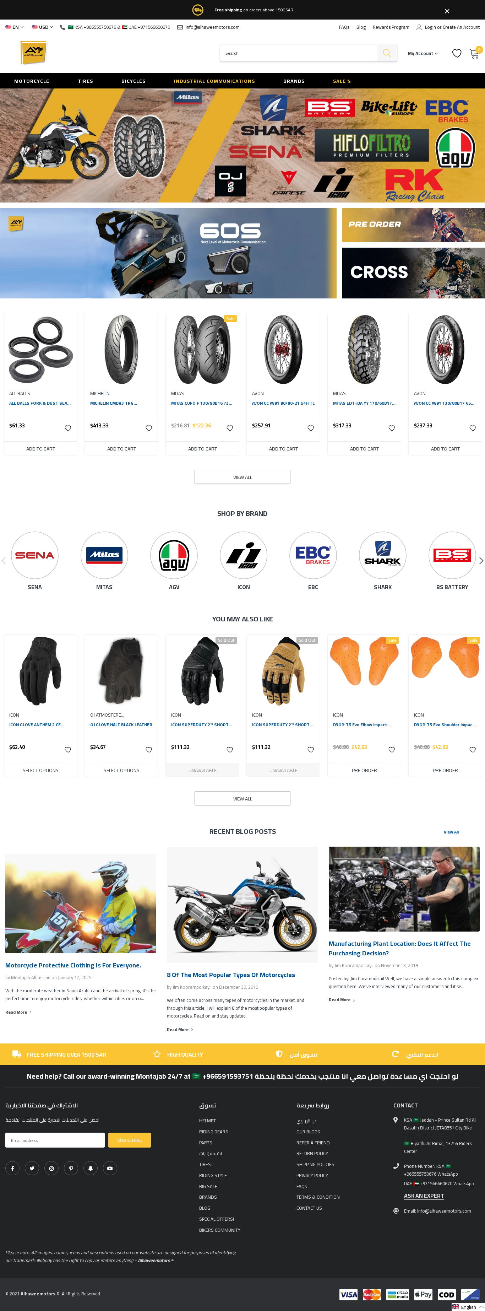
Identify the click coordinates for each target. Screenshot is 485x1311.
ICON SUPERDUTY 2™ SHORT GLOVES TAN (281, 725)
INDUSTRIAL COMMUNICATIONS (214, 81)
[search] (387, 53)
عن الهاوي (306, 1120)
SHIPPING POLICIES (315, 1164)
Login (430, 27)
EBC (313, 587)
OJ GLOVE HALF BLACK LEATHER (121, 725)
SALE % (342, 81)
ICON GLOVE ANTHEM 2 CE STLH (35, 725)
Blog (361, 27)
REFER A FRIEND (313, 1143)
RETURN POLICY (312, 1153)
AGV (174, 587)
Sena (35, 587)
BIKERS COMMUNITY (219, 1230)
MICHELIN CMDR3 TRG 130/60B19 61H (111, 403)
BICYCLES (133, 81)
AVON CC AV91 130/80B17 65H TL (444, 403)
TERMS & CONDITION (318, 1197)
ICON (14, 715)
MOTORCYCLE (31, 81)
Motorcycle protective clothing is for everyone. (73, 965)
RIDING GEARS (213, 1131)
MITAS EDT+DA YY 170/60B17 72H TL (362, 403)
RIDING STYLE (213, 1175)
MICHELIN (100, 393)
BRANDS (294, 81)
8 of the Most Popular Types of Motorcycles (231, 975)
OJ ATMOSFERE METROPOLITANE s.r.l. (113, 715)
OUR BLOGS (308, 1131)
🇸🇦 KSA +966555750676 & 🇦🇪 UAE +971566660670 (119, 27)
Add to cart (40, 448)
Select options (41, 770)
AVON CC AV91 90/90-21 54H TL (283, 403)
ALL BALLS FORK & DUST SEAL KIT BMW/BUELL (39, 403)
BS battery (452, 587)
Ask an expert (424, 1196)
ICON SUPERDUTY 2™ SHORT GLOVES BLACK (200, 725)
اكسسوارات (210, 1153)
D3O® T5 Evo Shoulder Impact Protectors (444, 725)
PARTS (205, 1143)
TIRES (85, 81)
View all (242, 477)
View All (451, 832)
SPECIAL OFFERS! (216, 1219)
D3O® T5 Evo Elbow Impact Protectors (360, 725)
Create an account (461, 27)
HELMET (207, 1120)
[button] (68, 428)
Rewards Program (391, 27)
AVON (258, 393)
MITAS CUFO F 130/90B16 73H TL (201, 403)
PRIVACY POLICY (312, 1175)
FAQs (344, 27)
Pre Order (364, 770)
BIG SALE (208, 1186)
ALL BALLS (19, 393)
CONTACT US (309, 1208)
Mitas (104, 587)
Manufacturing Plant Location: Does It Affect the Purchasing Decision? (400, 948)
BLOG (204, 1208)
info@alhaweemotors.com (213, 27)
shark (383, 587)
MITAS (177, 393)
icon (244, 587)
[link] (40, 349)
